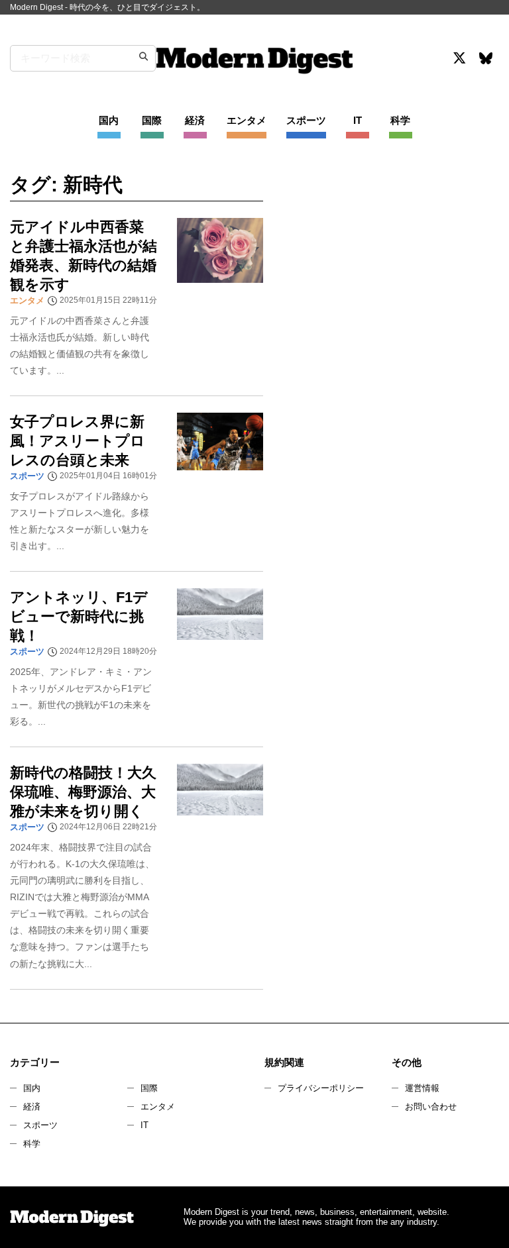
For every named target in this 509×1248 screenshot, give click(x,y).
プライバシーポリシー (321, 1088)
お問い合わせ (431, 1107)
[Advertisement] (389, 287)
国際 (149, 1088)
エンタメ (158, 1107)
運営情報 (422, 1088)
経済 (31, 1107)
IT (144, 1125)
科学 (31, 1144)
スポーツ (40, 1125)
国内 (31, 1088)
